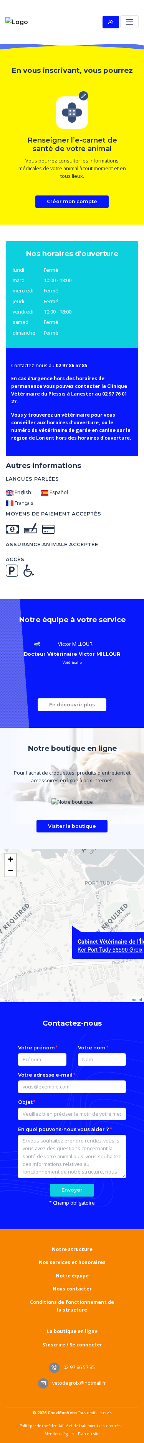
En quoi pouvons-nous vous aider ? (63, 1129)
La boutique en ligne (72, 1331)
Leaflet (135, 999)
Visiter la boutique (72, 826)
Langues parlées (32, 479)
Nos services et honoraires (72, 1262)
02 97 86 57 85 (78, 1367)
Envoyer (72, 1190)
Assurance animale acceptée (52, 544)
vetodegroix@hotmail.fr (78, 1383)
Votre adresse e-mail (45, 1075)
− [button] (10, 870)
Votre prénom (36, 1048)
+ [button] (10, 859)
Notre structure (72, 1249)
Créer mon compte (72, 201)
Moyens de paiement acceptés (53, 514)
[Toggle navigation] (129, 21)
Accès (15, 559)
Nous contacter (72, 1288)
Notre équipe (72, 1275)
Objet (25, 1102)
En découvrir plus (72, 705)
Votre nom (92, 1048)
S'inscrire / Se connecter (72, 1344)
